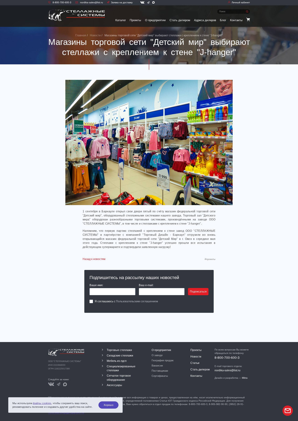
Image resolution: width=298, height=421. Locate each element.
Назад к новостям (94, 259)
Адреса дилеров (205, 20)
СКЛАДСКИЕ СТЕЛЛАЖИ (120, 355)
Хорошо (108, 404)
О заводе (157, 355)
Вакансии (157, 365)
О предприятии (155, 20)
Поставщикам (160, 370)
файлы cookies (42, 403)
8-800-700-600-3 (61, 2)
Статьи (194, 362)
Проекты (135, 20)
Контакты (236, 20)
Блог (223, 20)
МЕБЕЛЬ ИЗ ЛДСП (117, 360)
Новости (195, 356)
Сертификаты (160, 376)
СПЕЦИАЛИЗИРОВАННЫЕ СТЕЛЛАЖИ (121, 368)
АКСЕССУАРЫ (114, 385)
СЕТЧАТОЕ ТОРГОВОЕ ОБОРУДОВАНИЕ (119, 377)
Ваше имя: (96, 285)
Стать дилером (180, 20)
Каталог (120, 20)
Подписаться (198, 291)
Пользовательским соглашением (137, 301)
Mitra (244, 378)
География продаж (162, 360)
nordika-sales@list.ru (91, 2)
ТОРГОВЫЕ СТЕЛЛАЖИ (119, 350)
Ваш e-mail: (146, 285)
